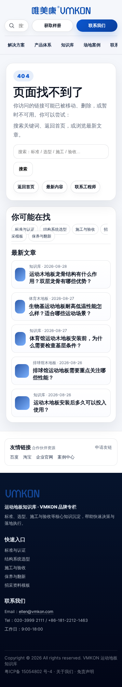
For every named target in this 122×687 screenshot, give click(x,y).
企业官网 (44, 457)
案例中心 (66, 457)
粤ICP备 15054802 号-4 (28, 671)
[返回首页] (22, 493)
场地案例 (92, 44)
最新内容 (54, 186)
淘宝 (27, 457)
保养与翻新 (41, 236)
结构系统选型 (55, 229)
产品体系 (42, 44)
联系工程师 (85, 186)
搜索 (23, 168)
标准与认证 (24, 229)
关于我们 (64, 671)
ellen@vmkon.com (36, 611)
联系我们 (96, 25)
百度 (14, 457)
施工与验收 (85, 229)
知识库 (67, 44)
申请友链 (103, 447)
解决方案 (16, 44)
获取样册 (52, 25)
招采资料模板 (17, 585)
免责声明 (85, 671)
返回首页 (26, 186)
